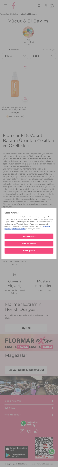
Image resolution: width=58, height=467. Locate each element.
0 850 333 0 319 (43, 290)
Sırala (36, 55)
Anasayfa (4, 14)
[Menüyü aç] (5, 5)
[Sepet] (52, 6)
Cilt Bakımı (14, 14)
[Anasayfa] (13, 5)
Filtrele (9, 56)
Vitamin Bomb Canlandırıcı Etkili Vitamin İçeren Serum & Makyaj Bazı (15, 108)
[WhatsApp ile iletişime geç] (51, 451)
